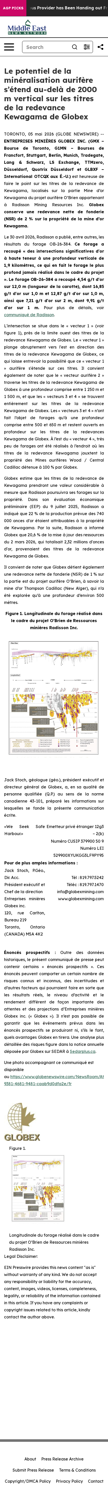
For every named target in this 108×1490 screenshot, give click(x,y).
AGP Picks (13, 8)
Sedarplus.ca (82, 1051)
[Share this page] (100, 47)
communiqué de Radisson (29, 314)
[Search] (75, 47)
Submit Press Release (33, 1470)
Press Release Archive (62, 1458)
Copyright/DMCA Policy (28, 1481)
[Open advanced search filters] (87, 47)
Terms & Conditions (77, 1470)
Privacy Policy (69, 1481)
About (30, 1458)
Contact (95, 1481)
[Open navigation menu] (9, 47)
